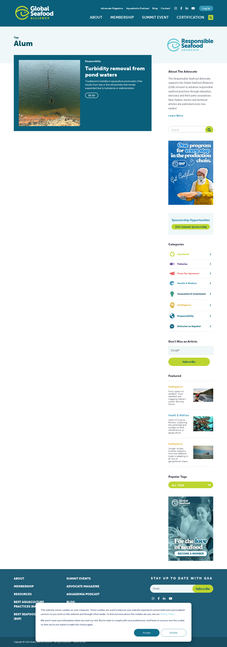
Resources (23, 594)
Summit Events (78, 578)
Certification (190, 17)
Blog (155, 8)
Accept (147, 632)
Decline (173, 632)
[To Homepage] (34, 12)
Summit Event (155, 17)
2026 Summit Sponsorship (191, 227)
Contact (165, 8)
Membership (122, 17)
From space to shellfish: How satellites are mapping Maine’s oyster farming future (177, 397)
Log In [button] (206, 8)
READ (91, 95)
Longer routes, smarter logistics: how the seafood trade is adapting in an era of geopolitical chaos (178, 455)
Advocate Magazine (112, 8)
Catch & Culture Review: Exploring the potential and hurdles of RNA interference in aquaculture (177, 426)
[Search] (209, 130)
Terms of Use (79, 642)
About (96, 17)
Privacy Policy (167, 614)
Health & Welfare (178, 415)
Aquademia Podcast (137, 8)
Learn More (175, 115)
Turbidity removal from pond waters (115, 71)
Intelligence (175, 386)
